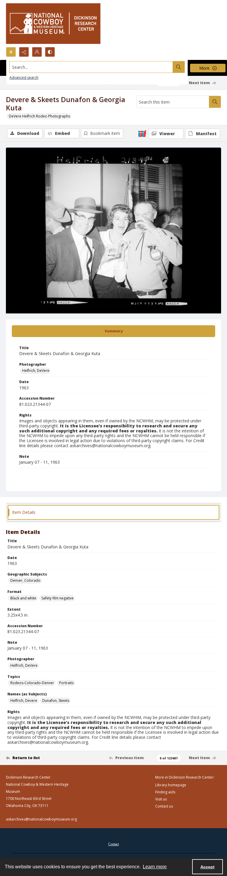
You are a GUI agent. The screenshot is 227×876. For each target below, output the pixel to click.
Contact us (164, 806)
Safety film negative (57, 598)
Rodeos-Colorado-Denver (32, 682)
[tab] (113, 331)
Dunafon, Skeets (55, 700)
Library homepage (170, 784)
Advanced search (23, 77)
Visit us (161, 799)
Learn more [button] (155, 866)
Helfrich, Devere (23, 700)
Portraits (66, 682)
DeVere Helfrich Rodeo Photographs (39, 116)
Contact (113, 844)
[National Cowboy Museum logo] (53, 23)
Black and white (23, 598)
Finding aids (165, 792)
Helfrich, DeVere (35, 370)
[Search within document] (215, 102)
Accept (207, 866)
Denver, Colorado (25, 580)
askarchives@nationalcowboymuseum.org (41, 819)
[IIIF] (142, 133)
